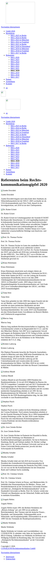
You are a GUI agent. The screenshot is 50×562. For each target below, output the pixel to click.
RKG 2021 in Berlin (18, 44)
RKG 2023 (15, 64)
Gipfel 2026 (10, 31)
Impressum (10, 557)
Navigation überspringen (10, 27)
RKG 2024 (15, 62)
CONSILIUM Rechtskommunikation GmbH (18, 548)
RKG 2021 (15, 68)
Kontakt (9, 84)
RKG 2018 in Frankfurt (20, 51)
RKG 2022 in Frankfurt (20, 42)
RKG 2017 (15, 77)
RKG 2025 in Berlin (18, 35)
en (7, 88)
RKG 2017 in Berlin (18, 53)
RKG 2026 (15, 57)
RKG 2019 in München (20, 49)
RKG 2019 (15, 73)
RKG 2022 (15, 66)
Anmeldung (10, 81)
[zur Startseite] (13, 109)
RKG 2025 (15, 60)
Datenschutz (10, 559)
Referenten (10, 55)
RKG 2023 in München (20, 40)
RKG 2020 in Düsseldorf (20, 46)
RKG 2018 (15, 75)
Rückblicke (10, 33)
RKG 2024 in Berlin (18, 38)
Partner (8, 79)
